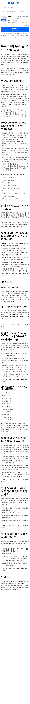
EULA (21, 35)
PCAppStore (19, 33)
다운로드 (15, 29)
